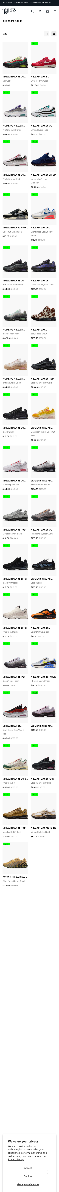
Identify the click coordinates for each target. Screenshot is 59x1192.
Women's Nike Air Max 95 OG (13, 329)
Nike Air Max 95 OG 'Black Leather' (13, 427)
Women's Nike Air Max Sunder (41, 578)
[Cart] (47, 11)
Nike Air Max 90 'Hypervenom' (39, 627)
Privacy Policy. (16, 1159)
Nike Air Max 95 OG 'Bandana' (13, 76)
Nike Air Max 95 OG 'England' (13, 480)
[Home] (9, 11)
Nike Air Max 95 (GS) (42, 778)
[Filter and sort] (5, 33)
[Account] (40, 11)
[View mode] (46, 33)
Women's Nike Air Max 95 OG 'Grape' (13, 125)
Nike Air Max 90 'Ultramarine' (39, 227)
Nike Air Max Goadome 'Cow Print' (43, 329)
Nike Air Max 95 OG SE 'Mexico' (15, 778)
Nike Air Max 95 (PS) (14, 676)
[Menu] (55, 11)
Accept (28, 1168)
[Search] (32, 11)
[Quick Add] (22, 46)
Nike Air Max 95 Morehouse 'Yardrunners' (11, 725)
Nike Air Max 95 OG (41, 125)
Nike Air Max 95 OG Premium (13, 174)
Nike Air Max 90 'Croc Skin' (15, 227)
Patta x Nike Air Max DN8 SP (14, 876)
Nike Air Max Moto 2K (43, 827)
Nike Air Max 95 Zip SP (43, 174)
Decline (28, 1176)
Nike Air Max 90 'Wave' (43, 676)
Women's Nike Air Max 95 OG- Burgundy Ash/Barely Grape (43, 725)
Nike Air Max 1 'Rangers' (39, 76)
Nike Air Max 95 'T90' (42, 378)
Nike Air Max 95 (39, 280)
